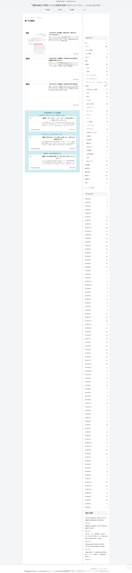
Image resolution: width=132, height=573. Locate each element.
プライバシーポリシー (103, 568)
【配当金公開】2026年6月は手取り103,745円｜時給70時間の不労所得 (95, 545)
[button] (106, 188)
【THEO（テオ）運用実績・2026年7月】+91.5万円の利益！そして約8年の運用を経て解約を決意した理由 (96, 536)
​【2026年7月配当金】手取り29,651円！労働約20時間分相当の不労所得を (96, 519)
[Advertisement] (52, 26)
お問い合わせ (94, 568)
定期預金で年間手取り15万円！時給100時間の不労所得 (96, 527)
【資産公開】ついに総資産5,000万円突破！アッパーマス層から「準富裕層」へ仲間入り (96, 554)
